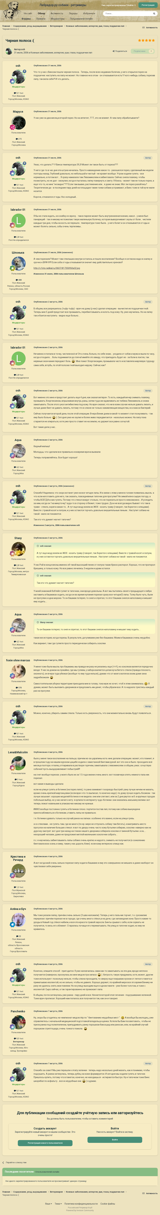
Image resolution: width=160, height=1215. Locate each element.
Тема (57, 1204)
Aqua (18, 440)
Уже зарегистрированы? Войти (117, 5)
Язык (48, 1204)
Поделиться (120, 51)
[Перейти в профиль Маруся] (19, 123)
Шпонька (18, 252)
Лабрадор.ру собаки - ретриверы (62, 5)
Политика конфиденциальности (81, 1204)
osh (23, 49)
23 (19, 936)
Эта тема (142, 13)
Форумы (26, 18)
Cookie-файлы (107, 1204)
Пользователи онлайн (81, 18)
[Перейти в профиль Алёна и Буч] (19, 920)
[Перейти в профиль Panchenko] (19, 1022)
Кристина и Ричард (18, 858)
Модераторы (57, 18)
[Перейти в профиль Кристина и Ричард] (19, 871)
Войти (115, 1139)
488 (20, 280)
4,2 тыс (19, 467)
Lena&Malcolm (18, 752)
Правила (40, 18)
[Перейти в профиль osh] (8, 51)
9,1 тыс (19, 93)
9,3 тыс (19, 1038)
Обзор (41, 13)
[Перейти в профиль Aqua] (19, 451)
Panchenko (18, 1011)
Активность (57, 13)
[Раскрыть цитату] (38, 546)
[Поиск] (154, 13)
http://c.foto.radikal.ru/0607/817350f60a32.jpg (57, 268)
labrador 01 (18, 209)
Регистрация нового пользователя (45, 1143)
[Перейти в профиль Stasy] (19, 549)
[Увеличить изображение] (73, 361)
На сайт (28, 13)
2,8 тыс (19, 237)
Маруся (18, 111)
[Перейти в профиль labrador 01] (19, 221)
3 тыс (19, 779)
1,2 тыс (19, 887)
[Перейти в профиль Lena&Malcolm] (19, 763)
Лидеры (73, 13)
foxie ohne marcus (18, 660)
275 (20, 139)
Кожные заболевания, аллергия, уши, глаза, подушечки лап (61, 52)
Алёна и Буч (18, 909)
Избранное (89, 13)
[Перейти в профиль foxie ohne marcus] (19, 671)
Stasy (18, 538)
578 (20, 687)
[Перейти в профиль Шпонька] (19, 264)
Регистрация (148, 5)
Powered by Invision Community (80, 1210)
